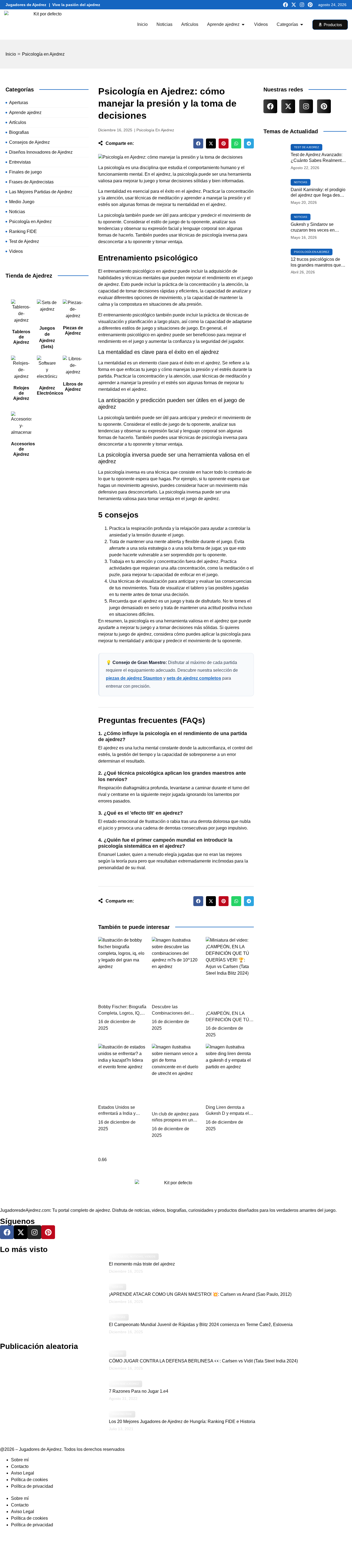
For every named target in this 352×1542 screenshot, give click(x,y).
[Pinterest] (310, 4)
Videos (150, 1256)
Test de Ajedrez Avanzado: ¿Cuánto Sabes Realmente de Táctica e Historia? (317, 158)
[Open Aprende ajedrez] (243, 24)
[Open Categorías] (301, 24)
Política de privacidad (32, 1486)
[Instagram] (301, 4)
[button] (198, 143)
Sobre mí (20, 1459)
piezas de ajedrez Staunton (134, 678)
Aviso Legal (22, 1473)
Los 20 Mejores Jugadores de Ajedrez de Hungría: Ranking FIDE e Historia (182, 1421)
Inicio (11, 54)
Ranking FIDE (122, 1414)
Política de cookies (29, 1479)
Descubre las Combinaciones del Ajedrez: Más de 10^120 (175, 1012)
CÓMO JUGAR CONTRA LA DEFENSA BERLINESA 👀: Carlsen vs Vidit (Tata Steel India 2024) (203, 1361)
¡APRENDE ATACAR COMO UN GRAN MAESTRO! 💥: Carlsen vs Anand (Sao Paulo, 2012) (200, 1294)
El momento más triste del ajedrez (142, 1264)
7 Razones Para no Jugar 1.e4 (138, 1391)
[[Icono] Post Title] (275, 157)
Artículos (120, 1256)
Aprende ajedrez (125, 1383)
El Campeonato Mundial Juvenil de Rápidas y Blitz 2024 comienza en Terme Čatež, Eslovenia (201, 1324)
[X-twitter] (293, 4)
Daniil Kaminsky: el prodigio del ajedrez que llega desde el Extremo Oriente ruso (318, 193)
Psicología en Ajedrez (43, 54)
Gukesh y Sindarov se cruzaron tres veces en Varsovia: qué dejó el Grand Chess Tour (318, 227)
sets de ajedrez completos (194, 678)
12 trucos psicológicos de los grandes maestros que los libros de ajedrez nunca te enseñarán (317, 262)
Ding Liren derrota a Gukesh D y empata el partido (227, 1113)
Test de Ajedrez (306, 147)
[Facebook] (285, 4)
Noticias (300, 182)
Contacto (20, 1466)
